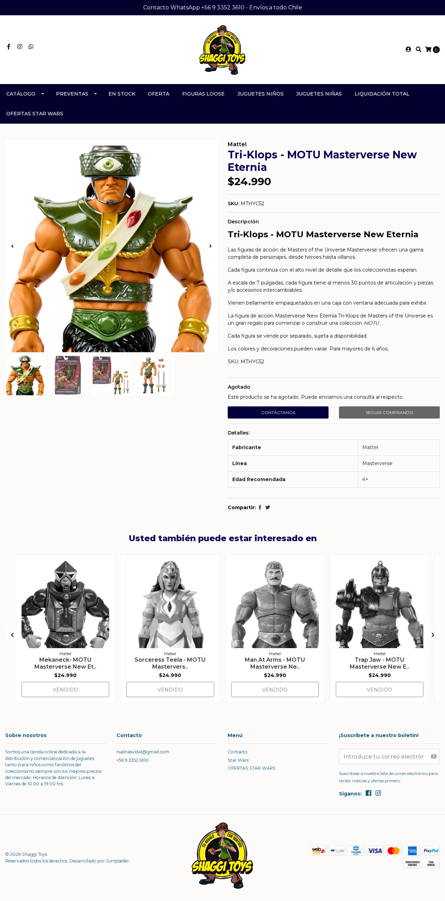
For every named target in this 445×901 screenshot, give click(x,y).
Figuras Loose (203, 94)
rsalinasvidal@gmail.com (142, 751)
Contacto (238, 751)
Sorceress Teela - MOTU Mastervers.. (170, 663)
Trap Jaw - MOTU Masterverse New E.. (379, 663)
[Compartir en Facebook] (260, 507)
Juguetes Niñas (319, 94)
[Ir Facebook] (8, 47)
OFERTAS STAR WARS (34, 113)
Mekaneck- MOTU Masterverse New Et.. (65, 663)
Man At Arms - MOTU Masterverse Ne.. (275, 663)
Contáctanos (278, 412)
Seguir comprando (389, 412)
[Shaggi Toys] (222, 49)
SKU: (233, 203)
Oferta (158, 94)
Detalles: (239, 433)
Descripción (243, 221)
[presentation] (12, 246)
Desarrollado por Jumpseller (99, 860)
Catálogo (20, 94)
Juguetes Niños (260, 94)
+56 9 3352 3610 (132, 760)
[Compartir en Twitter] (267, 507)
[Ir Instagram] (19, 47)
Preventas (72, 94)
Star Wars (238, 760)
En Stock (121, 94)
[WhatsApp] (30, 47)
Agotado (239, 387)
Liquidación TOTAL (382, 94)
